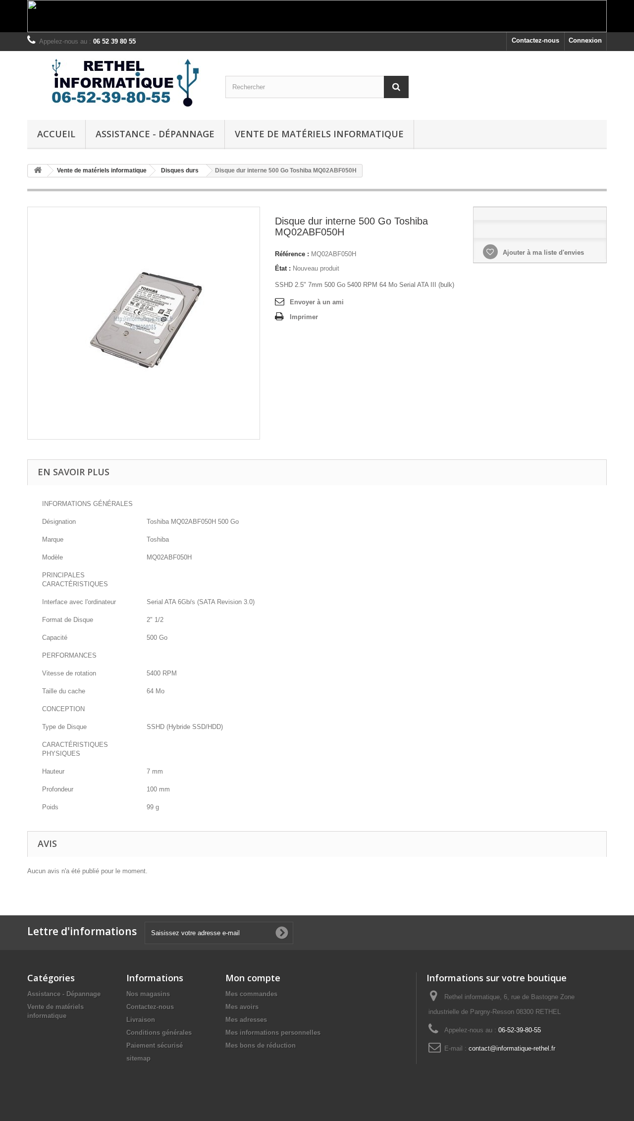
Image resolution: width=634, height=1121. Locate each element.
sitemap (138, 1058)
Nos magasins (148, 994)
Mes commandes (251, 994)
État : (283, 268)
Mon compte (252, 978)
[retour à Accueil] (37, 171)
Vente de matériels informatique (319, 134)
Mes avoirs (242, 1006)
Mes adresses (246, 1019)
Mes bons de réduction (260, 1045)
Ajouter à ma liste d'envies (542, 252)
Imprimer (304, 317)
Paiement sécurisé (154, 1045)
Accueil (56, 134)
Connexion (585, 40)
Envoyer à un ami (317, 302)
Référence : (292, 254)
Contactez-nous (535, 40)
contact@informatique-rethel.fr (512, 1048)
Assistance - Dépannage (155, 134)
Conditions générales (159, 1032)
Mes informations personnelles (272, 1032)
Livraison (140, 1019)
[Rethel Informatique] (119, 83)
